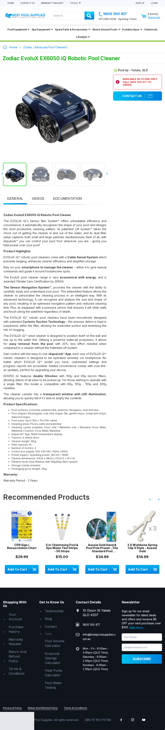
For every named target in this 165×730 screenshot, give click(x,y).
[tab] (15, 199)
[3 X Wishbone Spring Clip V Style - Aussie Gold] (142, 526)
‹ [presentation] (150, 499)
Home (10, 3)
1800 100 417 (115, 14)
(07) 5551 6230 (107, 19)
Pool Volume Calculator (54, 643)
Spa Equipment (41, 29)
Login (154, 3)
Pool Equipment (17, 29)
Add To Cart (17, 569)
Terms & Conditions (17, 671)
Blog (48, 619)
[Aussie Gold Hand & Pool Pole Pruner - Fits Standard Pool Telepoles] (102, 526)
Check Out (154, 17)
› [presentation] (107, 173)
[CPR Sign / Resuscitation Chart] (22, 526)
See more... (137, 627)
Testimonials (54, 611)
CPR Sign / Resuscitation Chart (21, 546)
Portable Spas (130, 29)
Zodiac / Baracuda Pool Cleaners (45, 47)
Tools (74, 3)
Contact (51, 627)
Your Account (15, 616)
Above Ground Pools (105, 29)
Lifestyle (81, 36)
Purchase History (16, 629)
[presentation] (15, 199)
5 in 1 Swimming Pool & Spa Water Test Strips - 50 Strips (62, 548)
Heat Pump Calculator (53, 672)
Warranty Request (52, 3)
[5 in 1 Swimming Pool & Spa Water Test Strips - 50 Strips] (62, 526)
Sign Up (140, 3)
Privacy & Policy (12, 707)
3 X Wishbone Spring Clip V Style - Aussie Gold (142, 548)
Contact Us (27, 3)
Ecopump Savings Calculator (53, 658)
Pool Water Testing (53, 685)
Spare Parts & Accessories (71, 29)
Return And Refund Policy (17, 656)
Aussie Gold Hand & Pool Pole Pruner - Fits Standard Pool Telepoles (102, 548)
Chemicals (150, 29)
